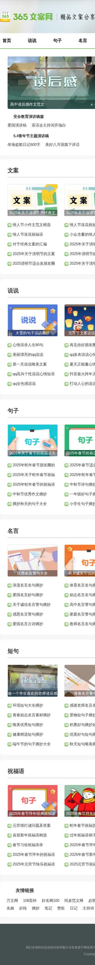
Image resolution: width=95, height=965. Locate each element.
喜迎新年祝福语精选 (30, 835)
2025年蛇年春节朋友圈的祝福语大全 (34, 466)
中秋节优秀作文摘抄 (30, 494)
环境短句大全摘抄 (28, 705)
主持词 (88, 908)
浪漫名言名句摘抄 (28, 585)
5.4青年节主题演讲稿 (31, 136)
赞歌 (61, 908)
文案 (13, 170)
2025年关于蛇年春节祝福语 (34, 476)
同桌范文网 (73, 900)
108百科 (30, 900)
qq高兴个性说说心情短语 (34, 374)
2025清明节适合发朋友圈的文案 (34, 264)
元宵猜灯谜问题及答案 (32, 825)
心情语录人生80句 (28, 345)
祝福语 (16, 771)
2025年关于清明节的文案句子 (34, 255)
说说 (32, 40)
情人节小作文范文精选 (32, 224)
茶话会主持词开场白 (49, 125)
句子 (57, 40)
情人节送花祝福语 (28, 234)
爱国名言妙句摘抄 (28, 595)
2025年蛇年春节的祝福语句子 (34, 485)
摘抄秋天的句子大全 (30, 503)
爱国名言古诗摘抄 (28, 624)
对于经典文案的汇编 (30, 244)
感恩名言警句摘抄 (28, 614)
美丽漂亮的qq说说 (28, 354)
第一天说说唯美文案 (30, 364)
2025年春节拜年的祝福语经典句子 (34, 855)
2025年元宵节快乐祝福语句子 (34, 865)
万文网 (12, 900)
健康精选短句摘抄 (28, 734)
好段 (23, 908)
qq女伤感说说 (24, 383)
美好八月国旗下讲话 (62, 144)
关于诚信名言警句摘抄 (32, 604)
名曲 (10, 908)
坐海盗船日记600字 (24, 144)
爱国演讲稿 (17, 125)
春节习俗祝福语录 (28, 845)
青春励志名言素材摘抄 (32, 715)
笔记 (48, 908)
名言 (13, 531)
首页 (7, 40)
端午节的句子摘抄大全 (32, 744)
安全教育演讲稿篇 (28, 116)
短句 (13, 651)
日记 (74, 908)
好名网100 (50, 900)
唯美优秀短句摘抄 (28, 724)
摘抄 (36, 908)
